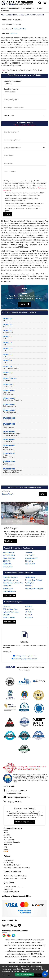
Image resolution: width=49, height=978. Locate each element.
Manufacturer (14, 8)
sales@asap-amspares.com (19, 797)
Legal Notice (8, 889)
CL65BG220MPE (31, 558)
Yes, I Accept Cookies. (24, 974)
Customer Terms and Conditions (15, 876)
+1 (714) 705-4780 (14, 802)
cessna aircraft (7, 494)
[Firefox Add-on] (9, 935)
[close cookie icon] (47, 971)
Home (3, 8)
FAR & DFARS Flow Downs (13, 887)
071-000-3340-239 (10, 378)
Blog (5, 847)
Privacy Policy (8, 860)
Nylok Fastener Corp (10, 580)
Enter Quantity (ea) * (11, 97)
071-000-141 (7, 354)
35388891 (29, 552)
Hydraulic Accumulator (11, 612)
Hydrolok (28, 606)
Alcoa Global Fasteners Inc (12, 583)
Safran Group (8, 588)
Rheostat (28, 615)
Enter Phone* (8, 153)
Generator (6, 606)
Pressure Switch (9, 617)
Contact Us (8, 837)
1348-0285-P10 (8, 552)
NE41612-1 (7, 564)
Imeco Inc (28, 586)
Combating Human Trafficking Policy (17, 867)
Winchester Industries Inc (34, 588)
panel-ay (14, 33)
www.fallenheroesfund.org (23, 780)
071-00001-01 (8, 384)
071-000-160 (7, 360)
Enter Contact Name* (11, 129)
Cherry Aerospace (9, 591)
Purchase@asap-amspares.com (25, 659)
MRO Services (9, 840)
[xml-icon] (6, 852)
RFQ (43, 494)
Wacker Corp (30, 577)
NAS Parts (29, 617)
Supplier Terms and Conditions (15, 878)
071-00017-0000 (9, 424)
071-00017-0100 (9, 453)
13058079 (6, 561)
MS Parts (6, 615)
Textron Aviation (29, 8)
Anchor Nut (29, 609)
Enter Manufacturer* (11, 89)
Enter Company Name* (11, 137)
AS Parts (28, 612)
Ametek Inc (7, 586)
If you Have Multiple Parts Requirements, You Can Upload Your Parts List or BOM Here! (24, 297)
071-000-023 (7, 319)
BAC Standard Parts (10, 609)
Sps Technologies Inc (10, 577)
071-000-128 (7, 343)
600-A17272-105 (9, 558)
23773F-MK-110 (9, 555)
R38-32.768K (8, 567)
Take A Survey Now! (23, 822)
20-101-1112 (29, 555)
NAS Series (8, 844)
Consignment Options (11, 891)
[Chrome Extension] (4, 935)
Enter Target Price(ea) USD (13, 105)
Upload (23, 304)
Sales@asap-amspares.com (25, 656)
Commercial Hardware (12, 842)
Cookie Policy (8, 862)
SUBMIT (8, 214)
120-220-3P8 (30, 564)
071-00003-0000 (9, 390)
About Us (7, 835)
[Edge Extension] (13, 935)
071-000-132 (7, 349)
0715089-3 (6, 491)
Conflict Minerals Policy (12, 865)
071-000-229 (7, 366)
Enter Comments (9, 169)
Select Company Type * (12, 145)
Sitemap (7, 849)
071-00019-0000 (9, 469)
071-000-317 (7, 372)
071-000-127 (7, 337)
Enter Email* (7, 161)
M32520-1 (29, 561)
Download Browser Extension (15, 931)
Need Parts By (8, 113)
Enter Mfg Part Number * (13, 81)
